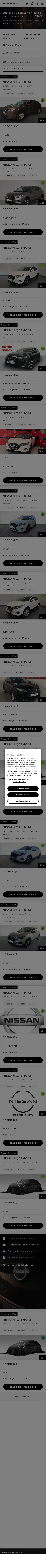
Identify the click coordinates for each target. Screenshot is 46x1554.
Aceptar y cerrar (23, 788)
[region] (23, 776)
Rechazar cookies (23, 795)
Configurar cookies (23, 801)
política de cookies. (19, 782)
